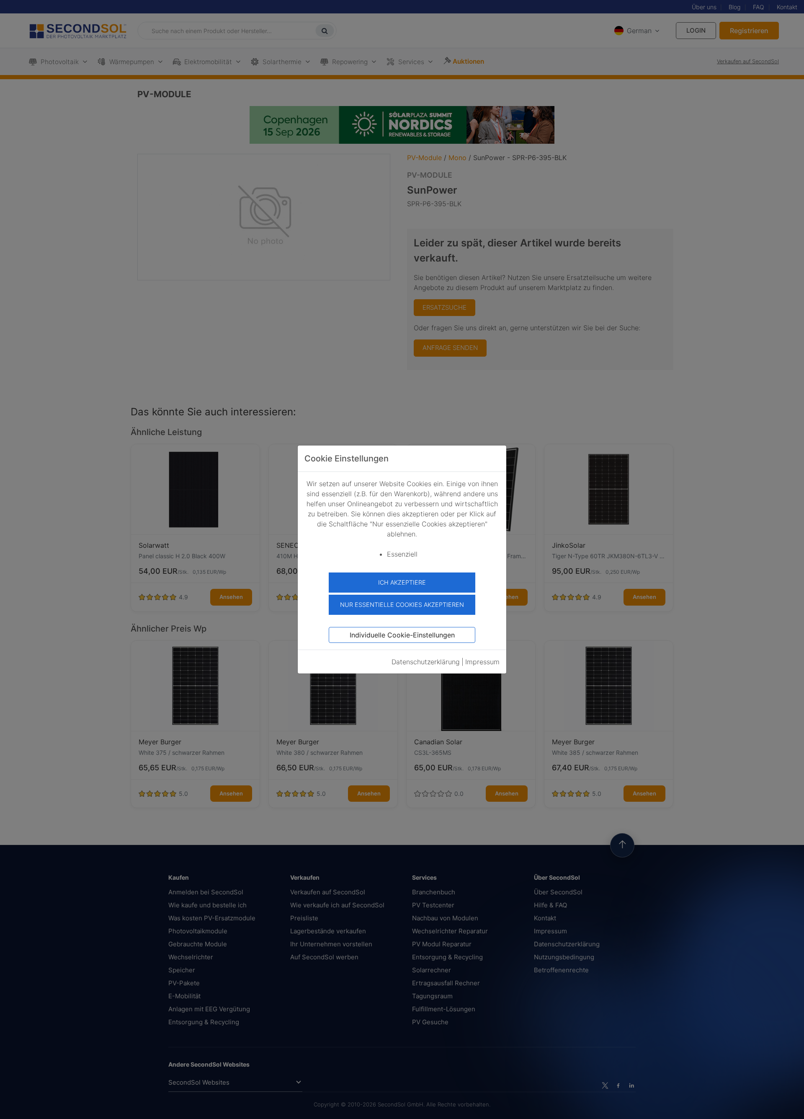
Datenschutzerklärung (426, 662)
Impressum (482, 662)
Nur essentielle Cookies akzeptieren (402, 604)
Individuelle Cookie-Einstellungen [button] (402, 635)
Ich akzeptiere (402, 582)
